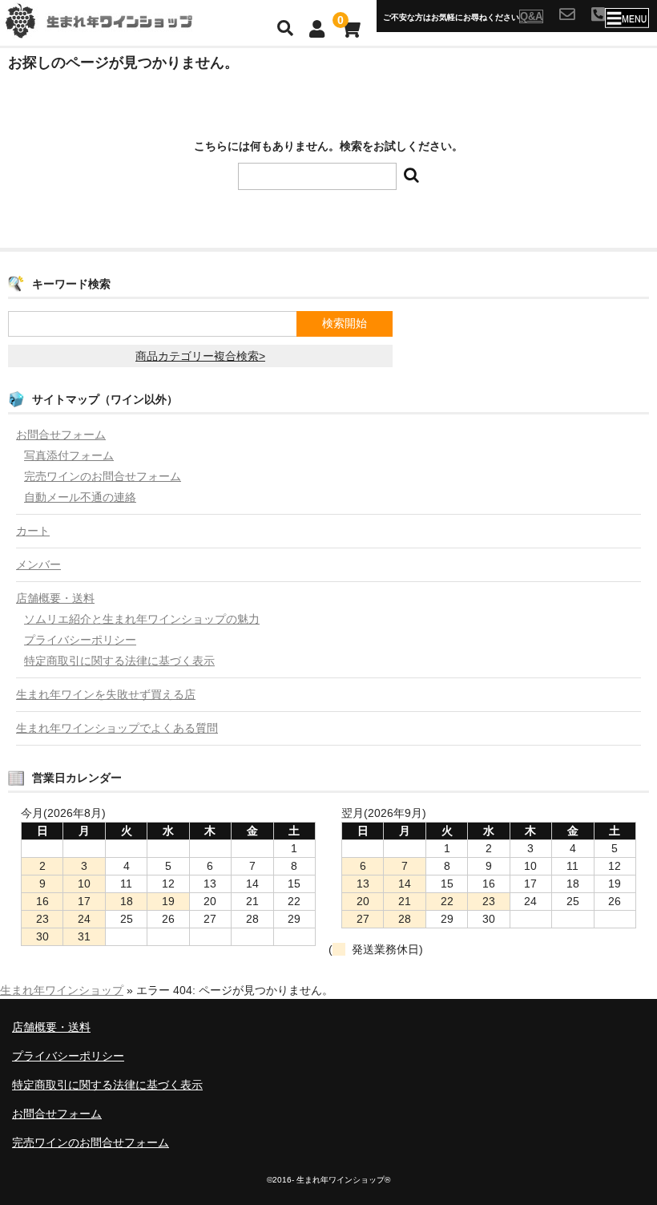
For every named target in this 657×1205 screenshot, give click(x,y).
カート (33, 530)
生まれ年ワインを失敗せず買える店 (105, 694)
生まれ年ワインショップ (61, 990)
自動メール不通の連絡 (80, 497)
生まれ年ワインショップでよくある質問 (117, 728)
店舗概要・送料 (55, 598)
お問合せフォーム (61, 434)
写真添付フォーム (69, 455)
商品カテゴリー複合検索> (200, 356)
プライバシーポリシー (80, 639)
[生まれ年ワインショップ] (120, 29)
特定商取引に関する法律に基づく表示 (119, 660)
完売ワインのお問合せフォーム (102, 476)
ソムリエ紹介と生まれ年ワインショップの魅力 (142, 619)
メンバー (38, 564)
